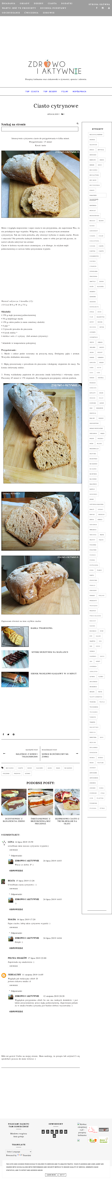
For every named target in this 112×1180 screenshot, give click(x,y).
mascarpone (94, 423)
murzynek (93, 458)
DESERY (38, 3)
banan (92, 165)
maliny (92, 418)
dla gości (39, 768)
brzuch (92, 220)
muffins (93, 453)
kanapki (101, 357)
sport (98, 661)
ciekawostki (94, 256)
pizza (91, 570)
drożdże (93, 301)
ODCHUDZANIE (11, 13)
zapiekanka (94, 778)
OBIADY (25, 3)
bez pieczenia (95, 185)
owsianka (93, 524)
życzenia (93, 808)
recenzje (93, 631)
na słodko (68, 768)
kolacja (92, 382)
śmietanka (93, 681)
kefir (99, 367)
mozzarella (94, 448)
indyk (92, 342)
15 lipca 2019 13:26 (25, 880)
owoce (100, 519)
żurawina (93, 803)
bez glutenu (94, 175)
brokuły (93, 210)
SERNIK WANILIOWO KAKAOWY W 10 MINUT (54, 673)
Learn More (51, 1175)
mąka (58, 768)
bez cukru (10, 768)
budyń (101, 220)
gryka (102, 327)
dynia (92, 312)
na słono (93, 469)
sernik (92, 651)
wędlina (93, 742)
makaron (99, 408)
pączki (101, 540)
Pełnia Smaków (17, 957)
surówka (93, 666)
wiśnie (100, 757)
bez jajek (93, 180)
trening (93, 702)
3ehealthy (14, 974)
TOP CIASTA (32, 91)
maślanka (93, 433)
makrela (93, 413)
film (91, 317)
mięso (92, 438)
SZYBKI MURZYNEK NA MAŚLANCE (50, 652)
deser (29, 768)
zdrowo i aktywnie (27, 860)
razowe (92, 626)
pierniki (93, 555)
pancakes (93, 529)
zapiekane (93, 773)
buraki (92, 225)
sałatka (92, 641)
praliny (101, 595)
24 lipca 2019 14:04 (52, 938)
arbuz (92, 149)
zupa (91, 798)
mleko (99, 443)
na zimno (93, 479)
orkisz (92, 514)
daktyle (93, 281)
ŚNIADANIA (8, 3)
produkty (93, 600)
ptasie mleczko (95, 615)
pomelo (92, 585)
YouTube (100, 762)
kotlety (93, 393)
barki (100, 165)
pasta (102, 534)
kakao (92, 357)
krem (101, 393)
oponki (100, 509)
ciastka (92, 251)
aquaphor (93, 144)
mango (101, 418)
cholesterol (94, 241)
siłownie (93, 656)
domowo (93, 296)
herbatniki (94, 337)
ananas (92, 139)
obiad (92, 499)
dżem (99, 312)
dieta (91, 286)
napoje (92, 489)
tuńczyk (93, 717)
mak (91, 408)
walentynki (94, 727)
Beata (11, 880)
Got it (62, 1175)
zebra (101, 788)
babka (102, 160)
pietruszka (94, 565)
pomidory (93, 590)
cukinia (92, 261)
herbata (92, 332)
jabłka (100, 342)
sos (91, 661)
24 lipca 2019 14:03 (52, 860)
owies (92, 519)
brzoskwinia (94, 215)
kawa (91, 367)
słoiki (102, 656)
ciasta (101, 246)
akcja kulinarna (96, 134)
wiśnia (92, 757)
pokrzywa (93, 580)
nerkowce (93, 494)
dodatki (92, 291)
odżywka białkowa (96, 504)
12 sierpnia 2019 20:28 (54, 996)
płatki (92, 575)
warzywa (93, 737)
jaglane (92, 347)
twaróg (92, 722)
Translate (27, 1155)
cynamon (93, 266)
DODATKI (67, 3)
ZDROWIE (49, 13)
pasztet (92, 540)
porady (92, 595)
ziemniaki (93, 793)
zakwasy (93, 767)
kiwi (98, 372)
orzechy (101, 514)
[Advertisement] (56, 27)
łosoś (102, 403)
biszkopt (93, 200)
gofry (92, 322)
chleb (101, 236)
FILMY (65, 91)
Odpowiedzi (16, 855)
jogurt (100, 352)
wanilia (92, 732)
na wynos (93, 474)
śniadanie (93, 686)
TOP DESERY (50, 91)
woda (92, 762)
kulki (101, 398)
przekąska (93, 605)
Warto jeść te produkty (19, 8)
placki (99, 570)
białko (92, 190)
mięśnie (100, 438)
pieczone (6, 773)
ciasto (20, 768)
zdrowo (92, 788)
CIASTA (52, 3)
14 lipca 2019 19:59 (24, 841)
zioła (102, 793)
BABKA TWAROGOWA (42, 628)
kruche (92, 398)
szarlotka (93, 671)
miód (91, 443)
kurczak (93, 403)
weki (102, 737)
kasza (101, 362)
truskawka (94, 707)
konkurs (93, 388)
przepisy (17, 773)
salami (98, 636)
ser (91, 646)
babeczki (93, 160)
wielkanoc (94, 747)
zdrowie (93, 783)
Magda (12, 919)
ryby (102, 631)
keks (91, 372)
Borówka (93, 205)
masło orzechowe (96, 428)
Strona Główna (99, 4)
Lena (11, 841)
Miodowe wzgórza (18, 1133)
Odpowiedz (13, 850)
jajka (50, 768)
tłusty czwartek (96, 697)
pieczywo (93, 550)
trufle (102, 702)
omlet (92, 509)
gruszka (93, 327)
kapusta (93, 362)
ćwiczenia (93, 276)
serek (98, 646)
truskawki (94, 712)
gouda (100, 322)
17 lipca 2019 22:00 (37, 958)
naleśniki (93, 484)
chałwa (92, 236)
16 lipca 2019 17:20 (26, 919)
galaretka (100, 317)
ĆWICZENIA (31, 13)
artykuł (101, 149)
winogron (93, 752)
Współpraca (79, 91)
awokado (93, 155)
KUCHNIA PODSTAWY (53, 8)
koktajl (101, 377)
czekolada (93, 271)
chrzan (92, 246)
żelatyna (100, 798)
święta (92, 691)
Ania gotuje (18, 1136)
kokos (92, 377)
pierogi (92, 560)
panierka (93, 534)
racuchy (93, 621)
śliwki (100, 676)
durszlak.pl (94, 306)
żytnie (102, 808)
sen (100, 641)
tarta (100, 691)
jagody (101, 347)
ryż (91, 636)
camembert (94, 231)
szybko (27, 773)
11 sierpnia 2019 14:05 (32, 974)
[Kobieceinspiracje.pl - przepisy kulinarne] (82, 1129)
